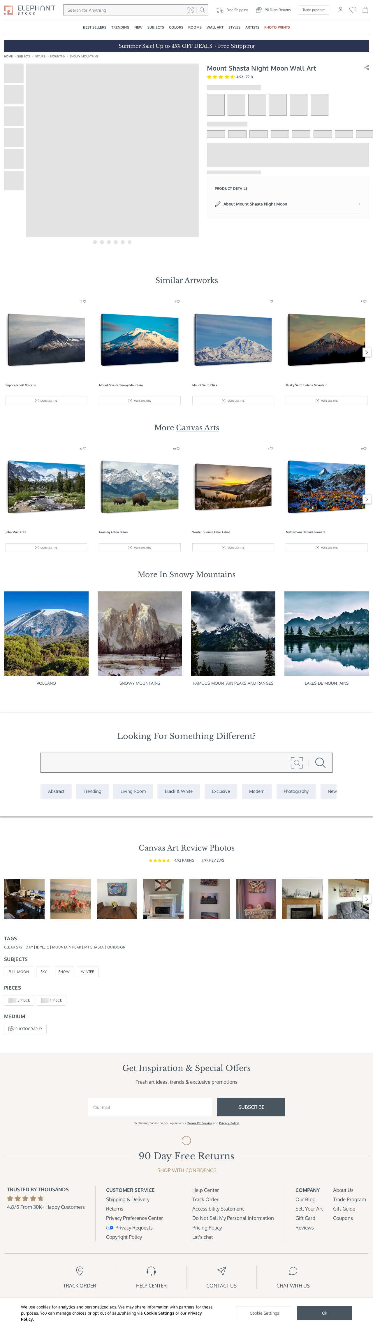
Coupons (343, 1218)
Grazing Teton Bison (113, 532)
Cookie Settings (159, 1313)
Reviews (304, 1228)
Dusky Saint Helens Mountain (306, 385)
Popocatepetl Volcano (21, 385)
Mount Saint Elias (204, 385)
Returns (114, 1209)
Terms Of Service (199, 1123)
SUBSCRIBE (251, 1107)
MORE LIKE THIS (49, 400)
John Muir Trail (16, 532)
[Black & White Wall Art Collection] (178, 791)
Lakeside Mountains (327, 683)
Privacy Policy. (229, 1123)
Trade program (313, 10)
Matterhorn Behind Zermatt (305, 532)
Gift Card (305, 1218)
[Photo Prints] (332, 791)
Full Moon (18, 971)
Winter (87, 971)
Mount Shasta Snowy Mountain (121, 385)
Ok (324, 1313)
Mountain (57, 56)
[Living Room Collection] (133, 791)
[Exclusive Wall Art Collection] (221, 791)
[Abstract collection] (56, 791)
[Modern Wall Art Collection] (257, 791)
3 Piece (23, 1000)
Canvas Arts (197, 427)
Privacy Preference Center (134, 1218)
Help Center (205, 1190)
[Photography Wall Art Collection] (296, 791)
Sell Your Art (309, 1209)
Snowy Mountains (84, 56)
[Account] (340, 12)
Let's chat (202, 1237)
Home (8, 56)
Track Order (205, 1199)
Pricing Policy (207, 1228)
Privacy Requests (134, 1228)
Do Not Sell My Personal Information (233, 1218)
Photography (29, 1029)
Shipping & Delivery (127, 1199)
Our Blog (305, 1199)
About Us (343, 1190)
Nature (40, 56)
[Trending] (92, 791)
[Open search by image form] (190, 10)
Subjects (23, 56)
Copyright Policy (124, 1237)
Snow (64, 971)
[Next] (367, 352)
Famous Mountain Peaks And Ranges (233, 683)
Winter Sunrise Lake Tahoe (211, 532)
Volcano (46, 683)
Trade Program (349, 1199)
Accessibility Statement (218, 1209)
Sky (44, 971)
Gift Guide (344, 1209)
